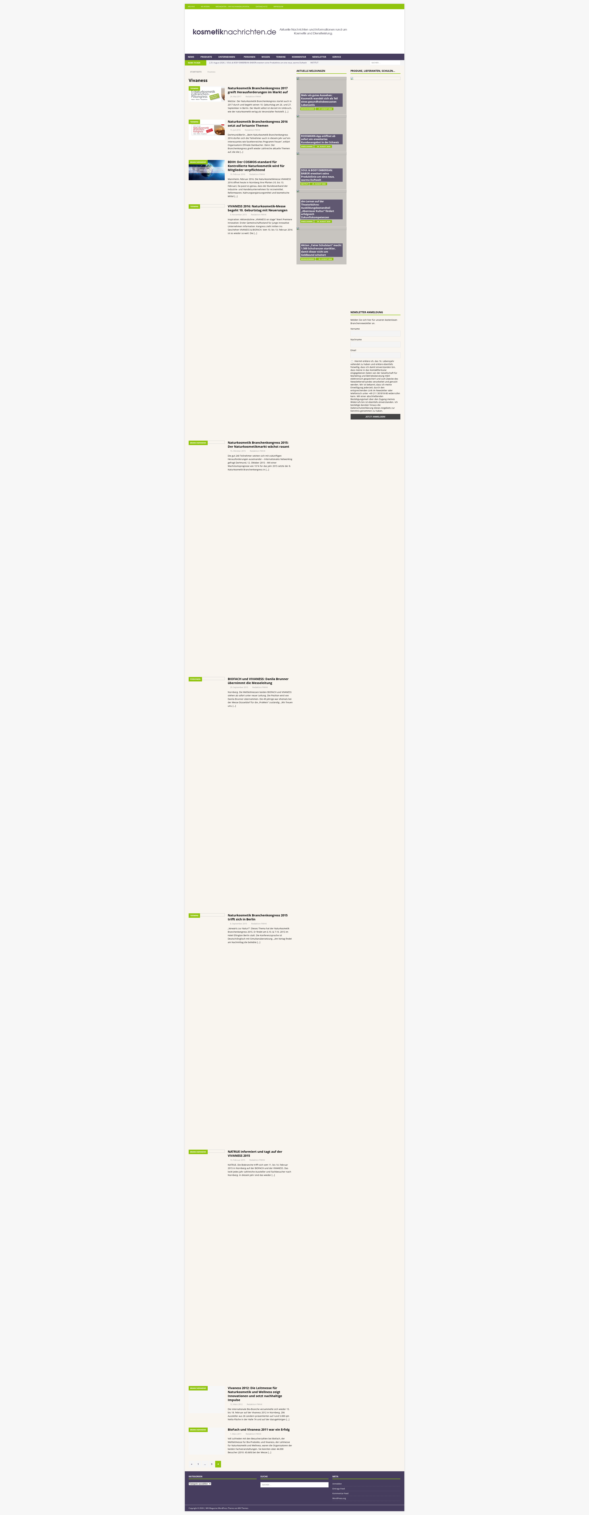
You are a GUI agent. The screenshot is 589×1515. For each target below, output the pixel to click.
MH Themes (243, 1508)
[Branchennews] (207, 170)
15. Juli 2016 (235, 130)
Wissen (266, 56)
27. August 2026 (325, 109)
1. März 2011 (235, 1433)
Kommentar (299, 56)
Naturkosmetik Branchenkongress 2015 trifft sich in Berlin (258, 917)
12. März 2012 (236, 1404)
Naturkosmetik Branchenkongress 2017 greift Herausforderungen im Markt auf (258, 90)
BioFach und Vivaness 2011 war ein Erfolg (259, 1429)
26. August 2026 (323, 146)
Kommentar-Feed (340, 1493)
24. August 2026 (323, 221)
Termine (281, 56)
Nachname (356, 339)
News (191, 56)
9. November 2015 (238, 214)
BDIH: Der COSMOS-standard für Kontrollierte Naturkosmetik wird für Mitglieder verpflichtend (256, 166)
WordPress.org (339, 1498)
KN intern (205, 6)
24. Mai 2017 (235, 96)
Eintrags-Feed (338, 1488)
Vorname (355, 328)
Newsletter (319, 56)
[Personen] (207, 792)
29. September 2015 (239, 687)
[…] (286, 111)
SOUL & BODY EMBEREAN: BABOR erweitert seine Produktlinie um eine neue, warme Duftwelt (318, 175)
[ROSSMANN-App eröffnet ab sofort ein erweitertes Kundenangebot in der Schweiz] (321, 133)
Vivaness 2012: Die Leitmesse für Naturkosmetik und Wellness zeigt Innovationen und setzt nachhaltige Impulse (255, 1394)
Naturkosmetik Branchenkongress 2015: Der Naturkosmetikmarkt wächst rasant (258, 444)
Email (353, 350)
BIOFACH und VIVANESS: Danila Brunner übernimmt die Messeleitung (258, 681)
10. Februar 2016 (237, 174)
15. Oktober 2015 (238, 451)
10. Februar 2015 (237, 1160)
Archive (191, 6)
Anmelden (337, 1483)
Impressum (278, 6)
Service (336, 56)
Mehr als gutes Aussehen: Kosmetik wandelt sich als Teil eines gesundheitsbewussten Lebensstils (319, 100)
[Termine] (207, 94)
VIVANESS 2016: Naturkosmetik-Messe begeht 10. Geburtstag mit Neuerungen (257, 208)
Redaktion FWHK (253, 96)
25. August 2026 (319, 184)
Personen (249, 56)
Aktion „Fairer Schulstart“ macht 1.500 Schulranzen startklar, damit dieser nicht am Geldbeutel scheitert (321, 250)
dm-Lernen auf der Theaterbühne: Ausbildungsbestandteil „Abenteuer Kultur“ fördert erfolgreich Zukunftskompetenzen (317, 209)
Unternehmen (226, 56)
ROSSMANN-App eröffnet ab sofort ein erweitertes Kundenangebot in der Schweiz (320, 139)
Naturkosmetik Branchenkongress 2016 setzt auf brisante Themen (258, 123)
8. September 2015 (238, 923)
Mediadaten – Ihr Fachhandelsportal (233, 6)
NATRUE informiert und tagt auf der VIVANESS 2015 (255, 1154)
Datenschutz (261, 6)
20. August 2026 (325, 259)
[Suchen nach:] (385, 62)
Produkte (206, 56)
